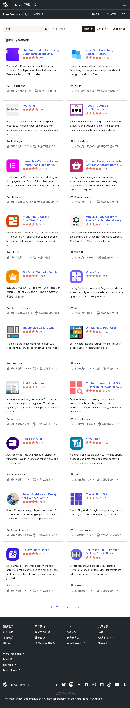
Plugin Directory (11, 14)
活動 (100, 632)
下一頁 (77, 607)
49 (68, 607)
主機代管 (8, 637)
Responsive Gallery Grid (38, 327)
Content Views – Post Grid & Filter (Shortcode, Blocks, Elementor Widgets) (104, 385)
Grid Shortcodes (33, 383)
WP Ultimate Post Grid (101, 327)
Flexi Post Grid (32, 438)
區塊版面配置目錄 (45, 643)
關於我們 (8, 626)
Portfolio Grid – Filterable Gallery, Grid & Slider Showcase (102, 551)
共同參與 (103, 626)
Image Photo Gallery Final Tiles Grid (35, 218)
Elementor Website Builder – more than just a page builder (40, 163)
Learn (70, 626)
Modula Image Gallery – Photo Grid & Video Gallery (104, 218)
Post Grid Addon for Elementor (97, 107)
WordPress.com (14, 653)
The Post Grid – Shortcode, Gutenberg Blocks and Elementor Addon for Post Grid (40, 52)
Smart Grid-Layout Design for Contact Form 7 (40, 496)
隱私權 (7, 643)
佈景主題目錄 (42, 632)
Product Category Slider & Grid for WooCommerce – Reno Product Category (103, 163)
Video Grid (93, 272)
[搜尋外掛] (46, 29)
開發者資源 (73, 637)
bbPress (9, 664)
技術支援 (72, 632)
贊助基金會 (106, 637)
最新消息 (8, 632)
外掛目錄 (40, 637)
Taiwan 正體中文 (20, 684)
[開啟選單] (125, 4)
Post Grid (28, 105)
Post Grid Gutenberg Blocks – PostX (100, 51)
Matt (7, 659)
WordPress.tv (76, 643)
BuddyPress (11, 670)
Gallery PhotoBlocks (35, 549)
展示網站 (40, 626)
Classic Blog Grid (97, 494)
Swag (103, 643)
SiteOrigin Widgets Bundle (40, 272)
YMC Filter (93, 438)
